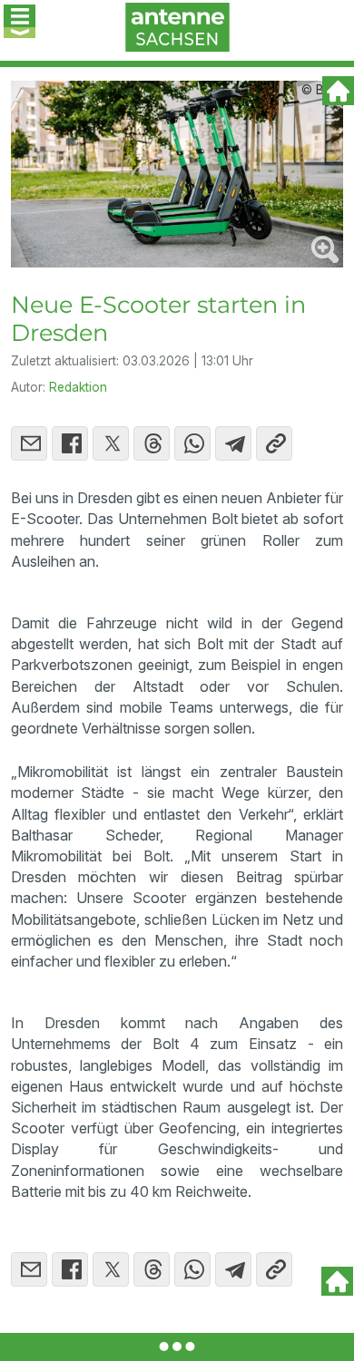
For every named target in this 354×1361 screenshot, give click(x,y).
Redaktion (78, 387)
